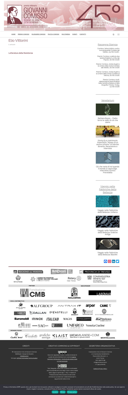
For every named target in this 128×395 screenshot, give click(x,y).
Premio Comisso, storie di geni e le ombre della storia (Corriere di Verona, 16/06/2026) (108, 73)
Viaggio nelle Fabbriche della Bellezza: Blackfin (108, 254)
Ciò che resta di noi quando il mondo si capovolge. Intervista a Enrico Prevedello (107, 170)
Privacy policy (72, 392)
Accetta (55, 392)
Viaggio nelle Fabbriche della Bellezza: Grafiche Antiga (108, 232)
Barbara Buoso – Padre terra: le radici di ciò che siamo (108, 120)
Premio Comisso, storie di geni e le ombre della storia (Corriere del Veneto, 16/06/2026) (108, 66)
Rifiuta (63, 392)
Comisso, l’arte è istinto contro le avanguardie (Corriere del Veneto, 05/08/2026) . (108, 50)
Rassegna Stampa (108, 44)
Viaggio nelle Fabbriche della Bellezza (107, 189)
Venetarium (107, 100)
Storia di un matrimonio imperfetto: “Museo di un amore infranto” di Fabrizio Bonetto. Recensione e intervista (107, 144)
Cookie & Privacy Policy (100, 368)
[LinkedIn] (114, 261)
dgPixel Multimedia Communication (27, 358)
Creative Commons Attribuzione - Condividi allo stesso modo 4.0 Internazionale (62, 359)
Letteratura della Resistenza (20, 53)
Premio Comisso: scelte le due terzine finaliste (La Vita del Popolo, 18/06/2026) (108, 58)
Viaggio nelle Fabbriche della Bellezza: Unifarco (108, 211)
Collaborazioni (24, 356)
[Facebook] (106, 261)
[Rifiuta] (125, 390)
